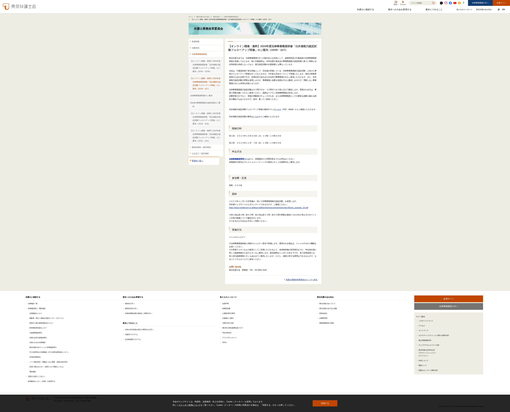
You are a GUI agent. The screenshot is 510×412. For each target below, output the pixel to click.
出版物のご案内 (227, 318)
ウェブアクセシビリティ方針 (429, 345)
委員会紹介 (216, 17)
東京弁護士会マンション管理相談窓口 (43, 347)
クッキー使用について (191, 405)
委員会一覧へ (197, 161)
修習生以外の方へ (131, 308)
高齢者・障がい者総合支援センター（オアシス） (47, 318)
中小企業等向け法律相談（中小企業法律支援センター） (49, 352)
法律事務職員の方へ (480, 3)
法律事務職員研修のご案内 (201, 96)
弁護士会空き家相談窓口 (38, 338)
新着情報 (195, 41)
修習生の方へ (130, 303)
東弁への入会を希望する (400, 10)
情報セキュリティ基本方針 (428, 370)
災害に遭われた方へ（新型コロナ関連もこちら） (47, 367)
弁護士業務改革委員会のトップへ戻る (301, 280)
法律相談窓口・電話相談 (36, 308)
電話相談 (32, 372)
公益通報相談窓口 (35, 333)
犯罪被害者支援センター (38, 328)
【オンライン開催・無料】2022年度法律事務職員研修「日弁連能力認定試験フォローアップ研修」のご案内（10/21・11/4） (205, 136)
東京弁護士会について (327, 303)
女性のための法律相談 (37, 342)
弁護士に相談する (366, 10)
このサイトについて (426, 321)
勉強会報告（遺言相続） (202, 147)
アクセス (422, 326)
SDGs (224, 342)
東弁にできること (434, 10)
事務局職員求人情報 (326, 323)
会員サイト (501, 3)
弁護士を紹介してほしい (36, 376)
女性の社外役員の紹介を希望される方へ (139, 330)
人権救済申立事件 (228, 313)
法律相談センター (35, 313)
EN (503, 9)
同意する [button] (325, 403)
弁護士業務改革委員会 (231, 17)
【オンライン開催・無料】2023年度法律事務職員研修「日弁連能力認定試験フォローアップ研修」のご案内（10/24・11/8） (205, 118)
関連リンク (423, 365)
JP (499, 9)
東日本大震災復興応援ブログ (232, 328)
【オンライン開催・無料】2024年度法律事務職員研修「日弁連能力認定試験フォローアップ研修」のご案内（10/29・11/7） (205, 83)
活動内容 (195, 48)
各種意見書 (226, 308)
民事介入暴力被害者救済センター (41, 323)
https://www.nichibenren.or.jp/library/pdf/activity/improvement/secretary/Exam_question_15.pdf (268, 208)
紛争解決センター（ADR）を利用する (41, 381)
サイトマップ (423, 330)
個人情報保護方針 (425, 340)
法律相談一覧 (32, 303)
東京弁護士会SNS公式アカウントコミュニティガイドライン (427, 353)
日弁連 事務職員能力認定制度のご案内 (205, 104)
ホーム (191, 17)
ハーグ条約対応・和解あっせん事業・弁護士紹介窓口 (48, 362)
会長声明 (225, 303)
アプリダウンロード (229, 338)
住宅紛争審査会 (35, 357)
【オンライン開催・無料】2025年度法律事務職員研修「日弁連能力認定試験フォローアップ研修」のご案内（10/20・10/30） (205, 66)
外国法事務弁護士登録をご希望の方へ (138, 313)
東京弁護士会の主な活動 (328, 308)
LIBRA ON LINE (228, 323)
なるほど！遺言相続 (200, 153)
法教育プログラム (131, 334)
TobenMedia (226, 333)
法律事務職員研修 (199, 54)
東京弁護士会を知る (484, 10)
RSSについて (423, 361)
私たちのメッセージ (465, 10)
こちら (278, 109)
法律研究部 (323, 318)
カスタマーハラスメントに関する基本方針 (434, 335)
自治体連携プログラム (133, 339)
